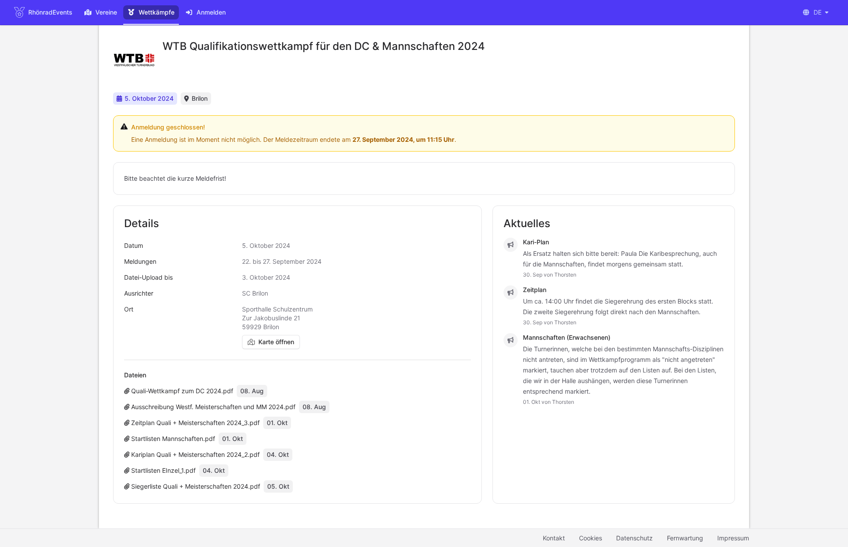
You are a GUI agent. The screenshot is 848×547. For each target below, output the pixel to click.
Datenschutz (634, 538)
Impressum (733, 538)
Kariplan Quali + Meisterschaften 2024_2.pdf (194, 454)
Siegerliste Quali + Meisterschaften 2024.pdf (194, 486)
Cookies (590, 538)
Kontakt (554, 538)
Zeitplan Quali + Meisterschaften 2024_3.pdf (194, 422)
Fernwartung (685, 538)
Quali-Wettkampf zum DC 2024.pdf (181, 391)
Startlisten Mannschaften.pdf (172, 438)
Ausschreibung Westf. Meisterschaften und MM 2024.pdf (212, 406)
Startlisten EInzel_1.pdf (162, 470)
